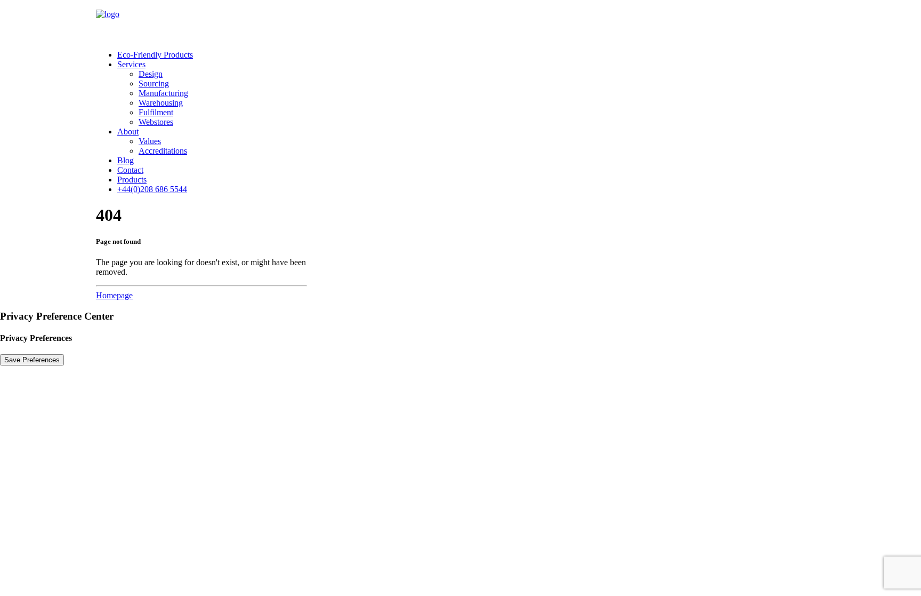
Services (131, 64)
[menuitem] (471, 55)
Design (151, 73)
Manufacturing (163, 93)
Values (150, 141)
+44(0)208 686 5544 (152, 189)
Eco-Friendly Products (155, 54)
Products (132, 179)
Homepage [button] (114, 295)
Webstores (156, 121)
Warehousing (161, 102)
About (128, 131)
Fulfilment (156, 112)
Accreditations (163, 150)
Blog (125, 160)
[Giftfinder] (460, 21)
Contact (130, 169)
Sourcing (154, 83)
